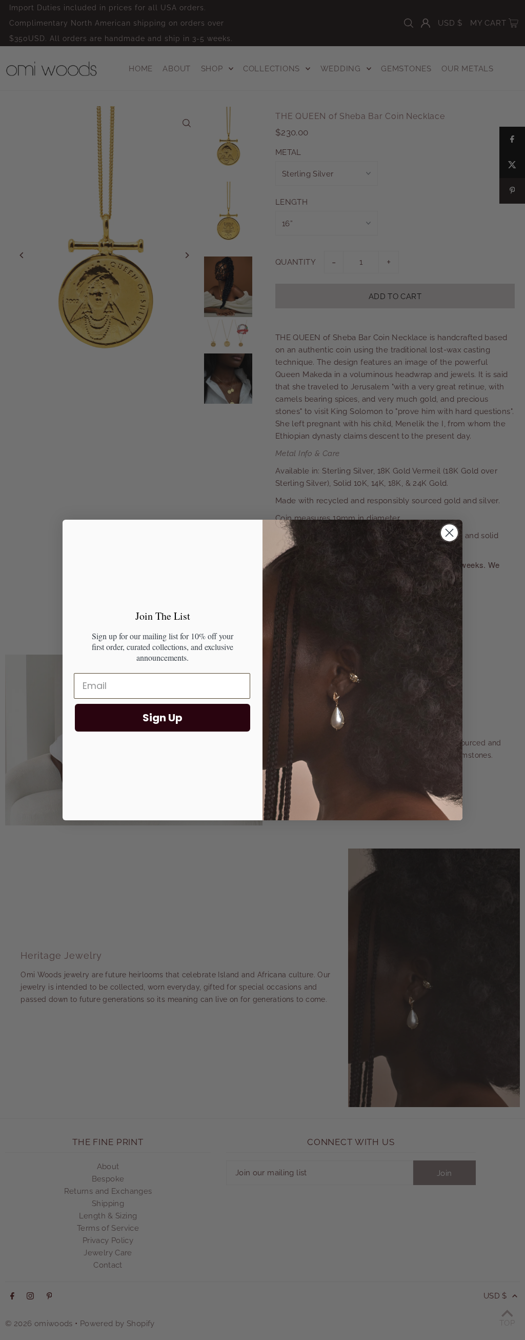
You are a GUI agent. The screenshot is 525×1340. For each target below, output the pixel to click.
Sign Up (163, 718)
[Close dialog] (449, 533)
